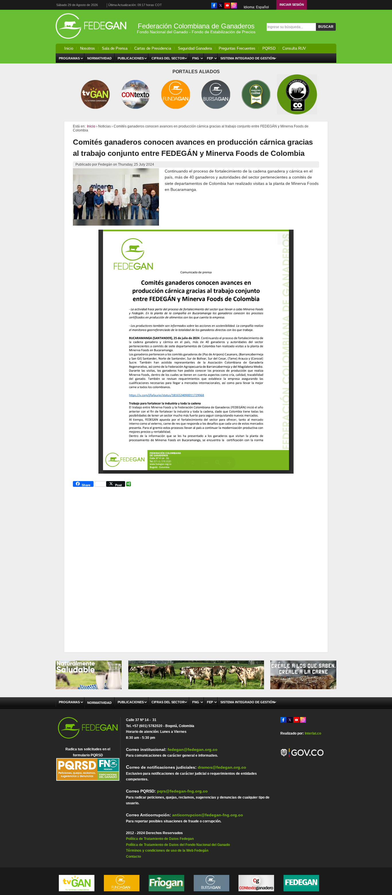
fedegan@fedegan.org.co (193, 749)
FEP (210, 58)
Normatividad (99, 58)
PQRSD (268, 48)
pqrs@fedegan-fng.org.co (182, 791)
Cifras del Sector (168, 58)
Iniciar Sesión (292, 4)
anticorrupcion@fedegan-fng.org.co (207, 815)
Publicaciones (131, 58)
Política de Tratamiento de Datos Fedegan (160, 839)
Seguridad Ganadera (195, 48)
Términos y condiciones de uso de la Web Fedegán (167, 850)
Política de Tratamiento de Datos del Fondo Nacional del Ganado (178, 845)
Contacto (133, 857)
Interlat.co (313, 733)
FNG (195, 58)
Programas (69, 58)
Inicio (68, 48)
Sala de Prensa (114, 48)
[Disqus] (196, 567)
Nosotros (87, 48)
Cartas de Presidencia (152, 48)
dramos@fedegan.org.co (222, 767)
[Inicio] (93, 40)
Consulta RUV (294, 48)
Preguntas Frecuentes (237, 48)
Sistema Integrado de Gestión (247, 58)
